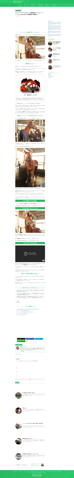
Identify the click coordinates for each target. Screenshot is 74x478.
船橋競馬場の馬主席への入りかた (27, 438)
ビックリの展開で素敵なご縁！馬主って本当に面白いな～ (28, 301)
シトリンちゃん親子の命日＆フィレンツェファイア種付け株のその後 (57, 48)
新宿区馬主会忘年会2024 (56, 59)
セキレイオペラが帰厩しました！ (21, 314)
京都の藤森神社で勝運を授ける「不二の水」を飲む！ (30, 453)
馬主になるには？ (20, 4)
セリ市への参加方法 (49, 471)
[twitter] (20, 351)
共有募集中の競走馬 (39, 472)
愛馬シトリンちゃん (54, 471)
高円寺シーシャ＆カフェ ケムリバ (22, 296)
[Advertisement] (30, 23)
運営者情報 (30, 349)
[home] (23, 351)
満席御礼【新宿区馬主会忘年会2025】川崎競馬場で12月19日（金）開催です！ (57, 42)
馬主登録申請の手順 (40, 4)
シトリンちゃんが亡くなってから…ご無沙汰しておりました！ (57, 66)
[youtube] (22, 351)
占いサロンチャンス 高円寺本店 (21, 293)
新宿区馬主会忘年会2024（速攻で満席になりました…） (56, 54)
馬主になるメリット (26, 4)
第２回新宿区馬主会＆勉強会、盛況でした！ (29, 392)
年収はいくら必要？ (33, 4)
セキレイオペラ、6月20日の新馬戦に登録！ (23, 310)
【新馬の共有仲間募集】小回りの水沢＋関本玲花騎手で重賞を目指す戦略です (28, 309)
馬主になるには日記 (17, 2)
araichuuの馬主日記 (33, 472)
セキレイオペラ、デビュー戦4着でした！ (23, 313)
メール (17, 371)
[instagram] (21, 351)
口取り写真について (54, 4)
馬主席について (47, 4)
